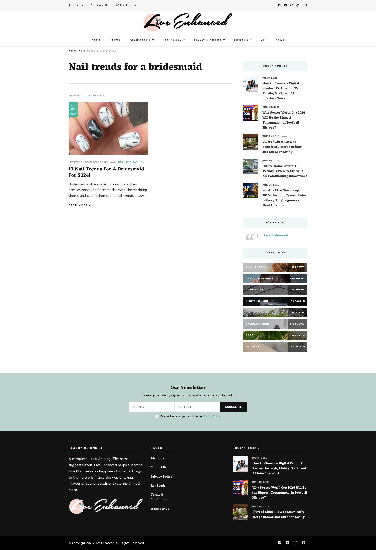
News (280, 39)
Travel (115, 39)
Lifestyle (241, 39)
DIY (263, 39)
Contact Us (100, 5)
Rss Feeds (158, 486)
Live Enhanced (276, 235)
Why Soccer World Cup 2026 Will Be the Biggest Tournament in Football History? (283, 120)
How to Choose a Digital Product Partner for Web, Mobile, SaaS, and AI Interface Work (282, 91)
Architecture (140, 39)
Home (96, 39)
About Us (76, 5)
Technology (172, 39)
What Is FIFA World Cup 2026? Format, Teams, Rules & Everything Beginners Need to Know (284, 198)
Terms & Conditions (159, 497)
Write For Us (126, 5)
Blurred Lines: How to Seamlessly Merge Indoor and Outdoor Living (282, 147)
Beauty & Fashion (208, 39)
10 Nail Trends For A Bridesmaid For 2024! (106, 172)
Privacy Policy (211, 416)
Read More (78, 205)
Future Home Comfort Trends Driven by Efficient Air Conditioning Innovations (284, 171)
